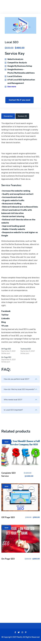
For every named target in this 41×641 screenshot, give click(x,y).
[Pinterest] (25, 632)
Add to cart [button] (20, 455)
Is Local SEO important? (13, 410)
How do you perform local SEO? (16, 379)
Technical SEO (25, 349)
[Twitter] (19, 632)
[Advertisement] (20, 588)
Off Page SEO (6, 349)
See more (11, 87)
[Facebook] (15, 632)
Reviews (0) (22, 116)
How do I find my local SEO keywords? (19, 389)
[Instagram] (22, 632)
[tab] (8, 116)
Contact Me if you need (19, 100)
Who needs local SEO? (13, 399)
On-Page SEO (6, 357)
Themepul (12, 4)
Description (8, 116)
